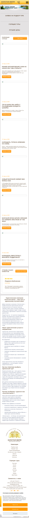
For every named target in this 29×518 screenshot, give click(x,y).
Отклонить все (15, 509)
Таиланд (14, 470)
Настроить (15, 513)
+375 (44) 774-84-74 (14, 481)
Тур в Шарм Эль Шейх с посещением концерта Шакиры (11, 106)
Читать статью (6, 76)
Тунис (14, 471)
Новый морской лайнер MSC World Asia (13, 180)
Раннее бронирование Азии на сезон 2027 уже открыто (14, 67)
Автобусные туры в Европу (14, 452)
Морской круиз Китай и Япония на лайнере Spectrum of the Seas (14, 219)
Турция (14, 473)
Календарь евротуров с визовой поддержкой (11, 256)
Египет (14, 466)
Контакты (14, 457)
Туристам (14, 455)
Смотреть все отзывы (21, 271)
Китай (14, 468)
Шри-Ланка (14, 475)
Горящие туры (14, 448)
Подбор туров (14, 447)
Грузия (14, 465)
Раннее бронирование (14, 450)
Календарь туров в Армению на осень (13, 143)
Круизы (14, 453)
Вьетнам (14, 463)
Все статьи (20, 38)
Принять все (15, 504)
